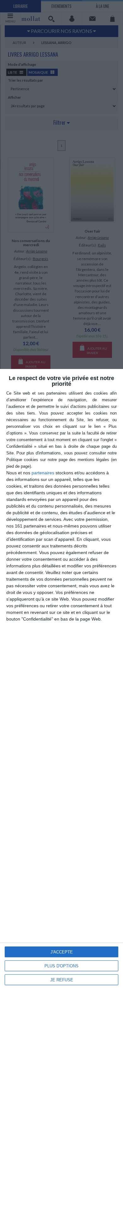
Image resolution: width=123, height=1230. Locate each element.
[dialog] (61, 799)
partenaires (43, 473)
